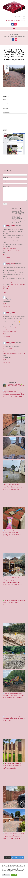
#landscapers (13, 284)
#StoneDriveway (7, 353)
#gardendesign (9, 330)
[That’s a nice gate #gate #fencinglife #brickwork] (14, 797)
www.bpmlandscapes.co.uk (9, 248)
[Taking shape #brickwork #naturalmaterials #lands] (14, 611)
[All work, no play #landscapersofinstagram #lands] (14, 727)
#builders (22, 284)
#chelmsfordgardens (19, 330)
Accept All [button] (14, 874)
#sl (23, 250)
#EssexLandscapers (7, 351)
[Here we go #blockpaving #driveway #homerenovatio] (14, 448)
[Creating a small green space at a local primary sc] (14, 774)
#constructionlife (7, 331)
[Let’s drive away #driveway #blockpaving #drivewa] (14, 820)
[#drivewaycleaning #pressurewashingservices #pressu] (14, 471)
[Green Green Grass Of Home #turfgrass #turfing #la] (14, 704)
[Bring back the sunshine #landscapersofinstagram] (14, 401)
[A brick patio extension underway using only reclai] (14, 634)
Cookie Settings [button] (6, 874)
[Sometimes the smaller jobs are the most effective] (14, 843)
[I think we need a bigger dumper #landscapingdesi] (14, 681)
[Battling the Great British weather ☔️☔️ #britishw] (14, 425)
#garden (20, 250)
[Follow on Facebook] (12, 24)
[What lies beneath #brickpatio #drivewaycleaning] (14, 541)
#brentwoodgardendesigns (9, 350)
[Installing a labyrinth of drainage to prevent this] (14, 657)
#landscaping (11, 250)
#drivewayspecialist (17, 351)
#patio (16, 250)
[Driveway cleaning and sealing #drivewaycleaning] (14, 494)
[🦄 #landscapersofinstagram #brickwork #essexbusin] (14, 518)
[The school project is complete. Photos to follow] (14, 750)
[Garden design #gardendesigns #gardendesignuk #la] (14, 564)
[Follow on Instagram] (15, 24)
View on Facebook (6, 257)
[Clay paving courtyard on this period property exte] (14, 587)
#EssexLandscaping (7, 348)
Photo (6, 254)
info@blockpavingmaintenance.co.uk (15, 20)
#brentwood (6, 286)
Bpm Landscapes (10, 225)
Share (5, 258)
